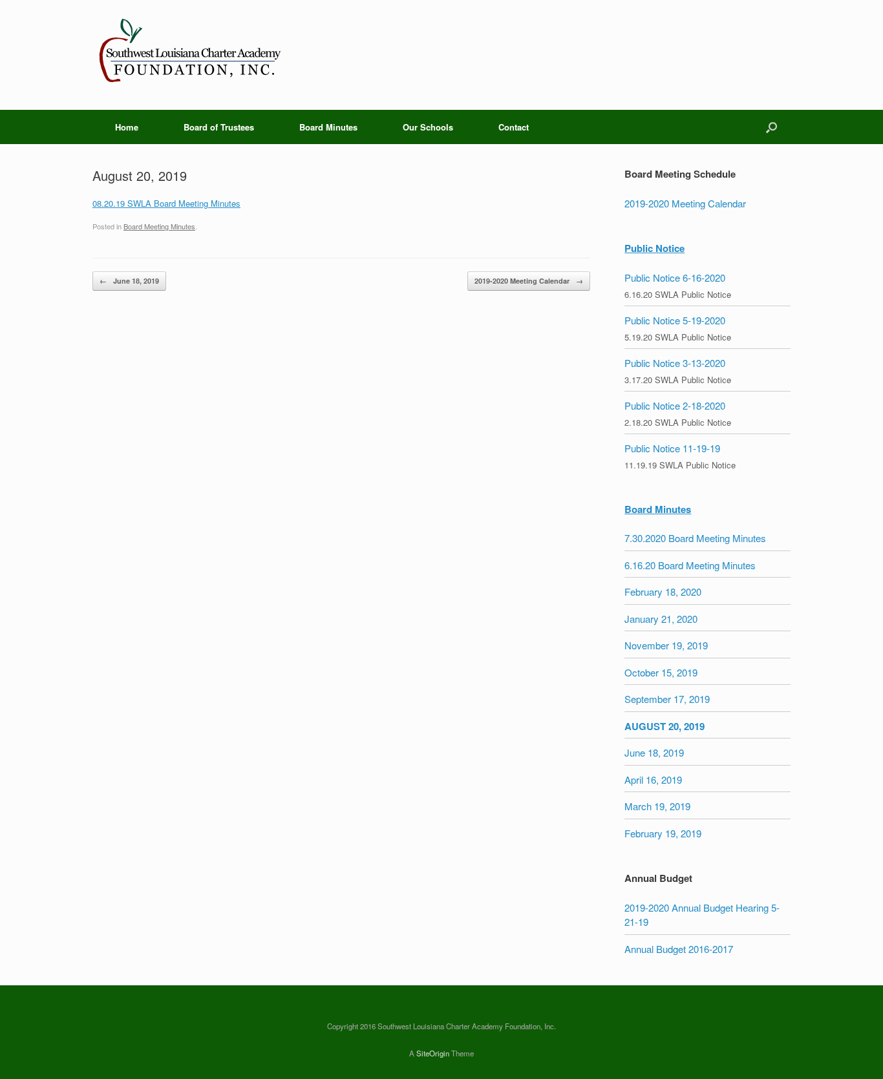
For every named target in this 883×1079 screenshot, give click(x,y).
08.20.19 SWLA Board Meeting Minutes (166, 203)
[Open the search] (771, 127)
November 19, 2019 (666, 645)
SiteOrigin (432, 1053)
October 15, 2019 (660, 672)
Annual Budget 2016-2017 (678, 949)
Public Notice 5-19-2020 (674, 320)
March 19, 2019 (657, 806)
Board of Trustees (219, 127)
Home (126, 127)
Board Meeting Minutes (159, 226)
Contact (513, 127)
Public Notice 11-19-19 (672, 448)
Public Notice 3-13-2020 (674, 363)
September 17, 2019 (667, 699)
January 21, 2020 (660, 618)
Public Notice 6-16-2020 (674, 277)
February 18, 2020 (662, 591)
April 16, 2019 (653, 779)
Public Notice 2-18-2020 (674, 405)
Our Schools (428, 127)
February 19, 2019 (662, 833)
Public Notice (654, 248)
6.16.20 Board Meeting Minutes (690, 565)
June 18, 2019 (129, 281)
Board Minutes (328, 127)
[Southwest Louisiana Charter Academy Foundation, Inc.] (189, 54)
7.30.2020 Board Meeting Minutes (695, 538)
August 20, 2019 (664, 726)
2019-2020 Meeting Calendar (528, 281)
